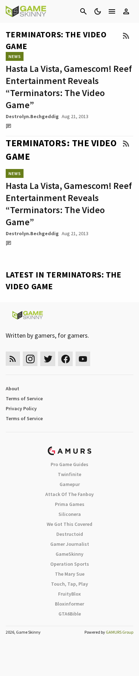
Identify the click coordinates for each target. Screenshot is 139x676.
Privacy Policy (21, 408)
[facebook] (65, 359)
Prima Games (69, 504)
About (12, 388)
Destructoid (69, 534)
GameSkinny (69, 554)
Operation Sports (69, 564)
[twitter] (47, 359)
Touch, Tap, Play (69, 584)
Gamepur (70, 484)
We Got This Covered (69, 524)
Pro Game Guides (69, 464)
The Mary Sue (69, 574)
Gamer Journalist (69, 544)
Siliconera (69, 514)
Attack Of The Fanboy (69, 494)
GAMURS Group (119, 632)
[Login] (126, 11)
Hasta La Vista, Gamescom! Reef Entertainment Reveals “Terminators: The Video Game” (69, 87)
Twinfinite (69, 474)
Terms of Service (24, 398)
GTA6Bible (69, 614)
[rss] (13, 359)
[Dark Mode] (98, 11)
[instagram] (30, 359)
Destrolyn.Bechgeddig (32, 116)
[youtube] (83, 359)
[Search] (83, 11)
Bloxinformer (69, 604)
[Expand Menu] (112, 11)
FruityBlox (69, 594)
